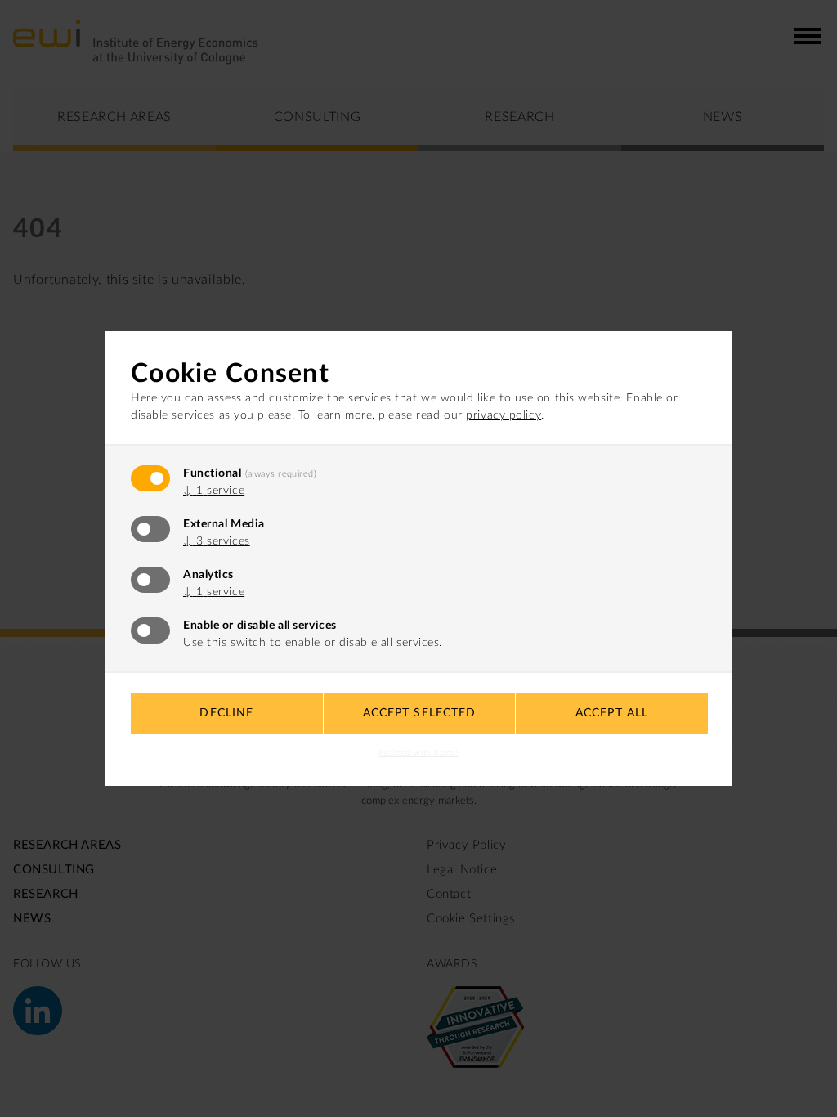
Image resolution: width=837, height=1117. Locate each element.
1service (213, 490)
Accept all (611, 713)
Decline (226, 713)
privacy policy (503, 415)
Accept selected (420, 713)
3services (216, 541)
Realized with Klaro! (418, 753)
